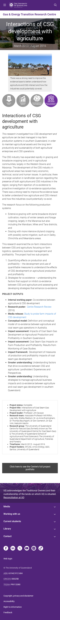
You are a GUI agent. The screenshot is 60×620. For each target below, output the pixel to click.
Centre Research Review (39, 306)
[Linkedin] (12, 548)
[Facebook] (5, 548)
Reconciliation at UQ (13, 497)
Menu (4, 5)
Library (7, 528)
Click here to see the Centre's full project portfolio (30, 468)
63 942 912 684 (15, 573)
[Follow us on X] (19, 548)
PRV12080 (15, 584)
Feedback (7, 612)
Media (6, 506)
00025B (15, 579)
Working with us (11, 514)
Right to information (12, 607)
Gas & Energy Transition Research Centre (29, 14)
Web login (7, 558)
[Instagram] (33, 548)
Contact (7, 536)
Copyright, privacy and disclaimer (18, 596)
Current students (12, 521)
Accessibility (9, 601)
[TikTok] (40, 548)
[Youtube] (26, 548)
